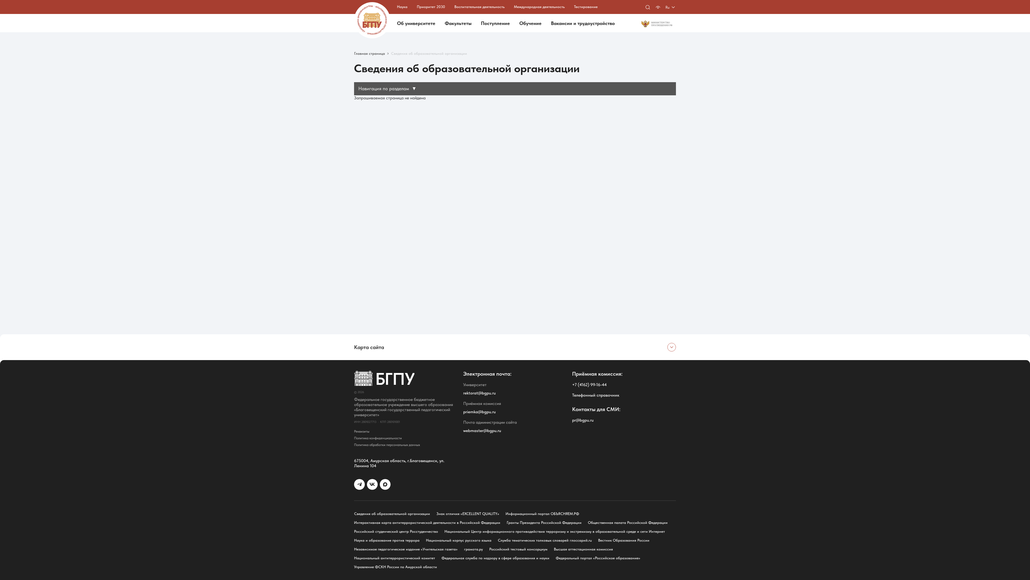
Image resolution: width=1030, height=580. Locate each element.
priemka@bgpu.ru (479, 411)
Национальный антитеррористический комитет (394, 558)
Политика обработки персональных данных (387, 445)
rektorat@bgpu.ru (479, 393)
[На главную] (372, 20)
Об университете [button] (416, 23)
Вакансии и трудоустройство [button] (583, 23)
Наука (402, 7)
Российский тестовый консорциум (518, 549)
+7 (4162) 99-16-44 (589, 384)
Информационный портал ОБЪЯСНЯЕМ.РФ (542, 514)
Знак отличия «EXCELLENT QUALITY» (467, 514)
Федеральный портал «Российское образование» (598, 558)
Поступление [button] (495, 23)
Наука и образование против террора (387, 540)
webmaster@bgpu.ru (482, 430)
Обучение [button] (530, 23)
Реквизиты (361, 431)
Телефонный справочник (595, 395)
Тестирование (586, 7)
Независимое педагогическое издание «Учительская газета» (406, 549)
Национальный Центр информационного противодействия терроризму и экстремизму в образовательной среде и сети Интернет (554, 531)
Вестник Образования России (623, 540)
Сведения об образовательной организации (392, 514)
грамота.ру (473, 549)
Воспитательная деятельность (479, 7)
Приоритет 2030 (431, 7)
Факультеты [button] (458, 23)
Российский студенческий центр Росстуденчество (396, 531)
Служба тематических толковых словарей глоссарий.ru (545, 540)
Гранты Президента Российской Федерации (544, 522)
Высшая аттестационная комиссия (583, 549)
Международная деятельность (539, 7)
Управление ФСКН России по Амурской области (395, 567)
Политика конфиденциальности (378, 438)
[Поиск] (647, 7)
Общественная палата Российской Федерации (628, 522)
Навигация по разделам (387, 88)
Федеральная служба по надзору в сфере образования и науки (495, 558)
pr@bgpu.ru (583, 420)
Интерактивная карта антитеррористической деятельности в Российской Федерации (427, 522)
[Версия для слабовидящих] (658, 7)
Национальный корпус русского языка (458, 540)
